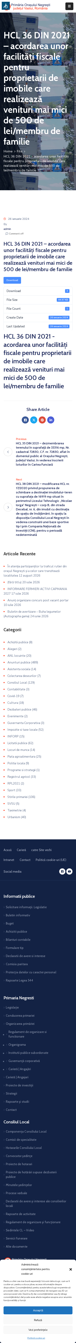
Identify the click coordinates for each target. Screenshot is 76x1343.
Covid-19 (13, 696)
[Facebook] (25, 419)
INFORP (13, 736)
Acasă (7, 850)
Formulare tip (15, 948)
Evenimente (15, 716)
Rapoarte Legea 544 (19, 980)
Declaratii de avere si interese (25, 956)
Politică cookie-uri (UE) (51, 860)
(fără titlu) (14, 582)
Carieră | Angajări (19, 1069)
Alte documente (16, 1246)
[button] (70, 1269)
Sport (11, 790)
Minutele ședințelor (19, 1185)
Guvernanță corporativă (24, 1061)
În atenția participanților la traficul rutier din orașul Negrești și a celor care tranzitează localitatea (35, 571)
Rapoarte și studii (17, 1101)
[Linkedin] (50, 419)
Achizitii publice (17, 642)
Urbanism (13, 817)
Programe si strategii (21, 770)
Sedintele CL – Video (20, 1230)
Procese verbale (16, 1193)
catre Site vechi (41, 850)
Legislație (12, 1007)
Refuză (38, 1320)
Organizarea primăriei (20, 1024)
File (19, 151)
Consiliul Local (17, 683)
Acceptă (38, 1310)
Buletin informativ (18, 915)
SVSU (11, 804)
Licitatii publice (17, 743)
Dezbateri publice (19, 710)
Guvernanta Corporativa (23, 723)
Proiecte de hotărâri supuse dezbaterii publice (31, 1174)
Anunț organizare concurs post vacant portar (38, 600)
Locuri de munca (18, 750)
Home (8, 151)
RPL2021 (13, 783)
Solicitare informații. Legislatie (26, 907)
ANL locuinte (16, 656)
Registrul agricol (18, 777)
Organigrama (17, 1044)
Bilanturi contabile (18, 939)
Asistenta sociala (18, 669)
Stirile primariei (17, 797)
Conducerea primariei (20, 1015)
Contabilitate (16, 689)
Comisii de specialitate (21, 1139)
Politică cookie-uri (36, 1338)
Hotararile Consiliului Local (24, 1148)
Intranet (9, 860)
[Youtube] (69, 871)
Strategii (11, 1093)
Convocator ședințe (19, 1156)
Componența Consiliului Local (26, 1131)
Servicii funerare (16, 1238)
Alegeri (12, 649)
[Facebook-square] (62, 871)
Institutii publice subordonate (28, 1053)
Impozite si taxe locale (22, 730)
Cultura (12, 703)
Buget (10, 923)
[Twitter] (33, 419)
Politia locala (16, 763)
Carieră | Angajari (17, 1077)
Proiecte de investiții (19, 1085)
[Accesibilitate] (6, 6)
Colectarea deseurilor (22, 676)
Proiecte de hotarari (19, 1164)
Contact (25, 860)
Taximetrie (14, 810)
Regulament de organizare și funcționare (33, 1222)
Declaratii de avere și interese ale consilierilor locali (36, 1203)
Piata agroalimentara (21, 757)
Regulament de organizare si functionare (27, 1034)
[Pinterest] (42, 419)
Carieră (21, 850)
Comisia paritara (17, 964)
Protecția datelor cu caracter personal (31, 972)
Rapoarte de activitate (21, 1214)
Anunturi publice (18, 662)
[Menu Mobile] (69, 6)
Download (12, 280)
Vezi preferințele (38, 1330)
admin (7, 229)
